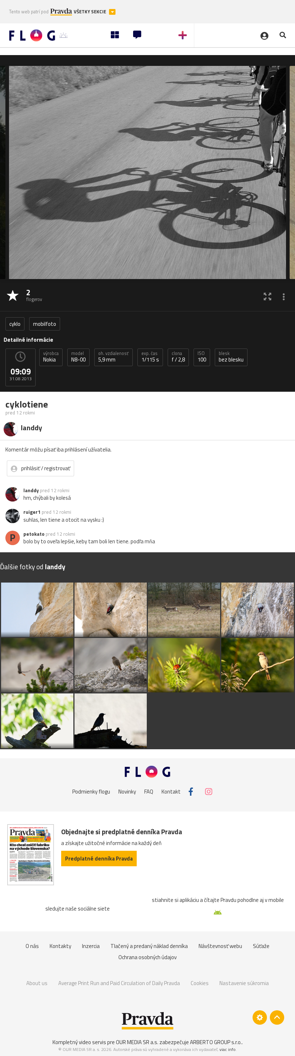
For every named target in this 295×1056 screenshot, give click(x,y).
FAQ (148, 791)
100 (202, 357)
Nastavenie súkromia (244, 983)
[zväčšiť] (267, 296)
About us (36, 983)
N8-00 (78, 357)
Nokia (51, 357)
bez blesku (231, 357)
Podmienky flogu (91, 791)
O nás (32, 946)
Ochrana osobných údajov (147, 957)
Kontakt (171, 791)
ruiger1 (32, 512)
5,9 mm (113, 357)
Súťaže (261, 946)
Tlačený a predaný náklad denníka (149, 946)
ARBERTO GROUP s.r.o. (216, 1042)
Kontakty (60, 946)
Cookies (200, 983)
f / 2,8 (178, 357)
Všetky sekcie (90, 11)
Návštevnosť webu (220, 946)
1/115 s (150, 357)
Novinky (127, 791)
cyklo (15, 324)
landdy (31, 490)
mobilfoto (44, 324)
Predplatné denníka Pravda (99, 858)
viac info (227, 1049)
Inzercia (91, 946)
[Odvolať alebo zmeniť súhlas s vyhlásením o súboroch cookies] (260, 1017)
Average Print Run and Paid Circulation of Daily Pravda (119, 983)
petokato (34, 534)
